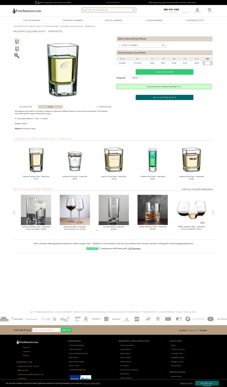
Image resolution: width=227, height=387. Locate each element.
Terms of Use (74, 366)
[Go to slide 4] (118, 230)
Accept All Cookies (207, 384)
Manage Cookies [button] (177, 361)
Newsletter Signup (177, 357)
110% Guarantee (75, 349)
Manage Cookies (186, 383)
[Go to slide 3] (111, 230)
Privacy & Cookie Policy (91, 383)
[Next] (213, 212)
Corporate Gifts (195, 20)
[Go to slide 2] (104, 230)
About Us (26, 347)
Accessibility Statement (77, 370)
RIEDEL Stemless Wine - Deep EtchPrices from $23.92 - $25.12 (191, 227)
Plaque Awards (154, 20)
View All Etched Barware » (198, 189)
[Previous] (14, 212)
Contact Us (22, 378)
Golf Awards (124, 374)
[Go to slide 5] (126, 230)
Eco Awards (124, 366)
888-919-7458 (171, 9)
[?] (140, 77)
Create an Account (178, 349)
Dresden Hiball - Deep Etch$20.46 (113, 228)
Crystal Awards (113, 20)
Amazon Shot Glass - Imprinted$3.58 (191, 177)
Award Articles (176, 376)
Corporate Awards (72, 20)
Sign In (173, 345)
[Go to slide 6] (133, 230)
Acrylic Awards (125, 357)
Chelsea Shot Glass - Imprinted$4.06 (152, 177)
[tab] (25, 107)
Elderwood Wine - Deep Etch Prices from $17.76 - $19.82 (75, 228)
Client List (26, 351)
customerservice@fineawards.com (30, 374)
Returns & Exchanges (76, 361)
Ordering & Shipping (76, 345)
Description (26, 107)
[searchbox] (109, 10)
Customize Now (164, 72)
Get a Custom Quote (164, 97)
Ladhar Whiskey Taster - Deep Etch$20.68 (153, 227)
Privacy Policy (176, 366)
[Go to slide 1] (97, 230)
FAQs (50, 107)
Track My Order (177, 353)
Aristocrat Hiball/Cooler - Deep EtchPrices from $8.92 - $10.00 (36, 228)
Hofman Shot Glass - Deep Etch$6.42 (75, 177)
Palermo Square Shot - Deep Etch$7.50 (36, 177)
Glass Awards (125, 353)
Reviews (134, 248)
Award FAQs (73, 357)
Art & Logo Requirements (78, 353)
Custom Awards (31, 20)
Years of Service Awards (129, 370)
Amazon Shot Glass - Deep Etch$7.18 (113, 177)
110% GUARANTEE (112, 2)
